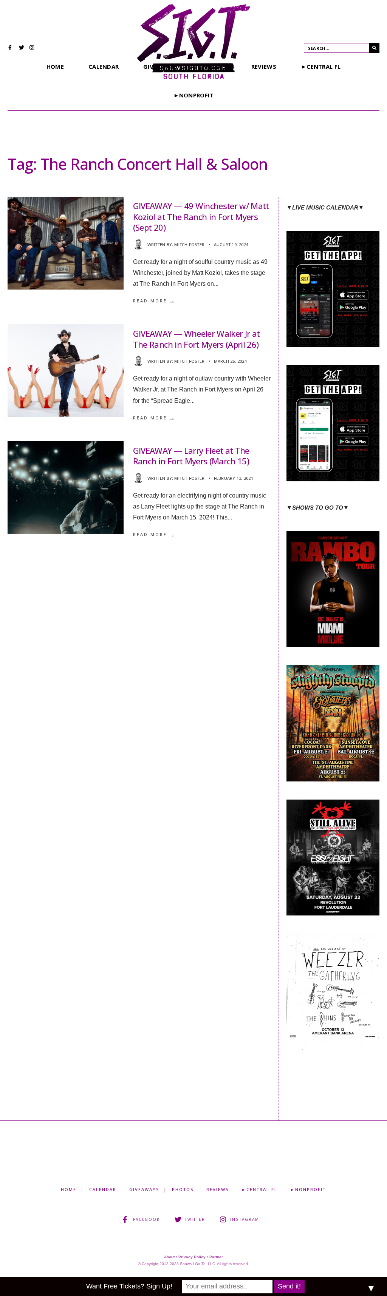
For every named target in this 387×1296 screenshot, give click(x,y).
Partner (216, 1257)
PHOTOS (183, 1189)
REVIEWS (263, 66)
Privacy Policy (192, 1257)
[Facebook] (11, 48)
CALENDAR (103, 66)
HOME (55, 66)
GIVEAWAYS (144, 1189)
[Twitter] (21, 48)
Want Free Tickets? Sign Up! (129, 1286)
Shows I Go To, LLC (197, 1264)
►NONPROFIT (193, 95)
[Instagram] (32, 48)
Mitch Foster (189, 244)
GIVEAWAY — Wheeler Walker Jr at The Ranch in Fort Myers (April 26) (196, 339)
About (169, 1257)
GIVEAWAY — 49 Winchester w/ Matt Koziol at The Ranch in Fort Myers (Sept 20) (201, 216)
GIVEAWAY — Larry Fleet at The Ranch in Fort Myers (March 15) (191, 456)
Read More (154, 301)
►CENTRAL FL (321, 66)
